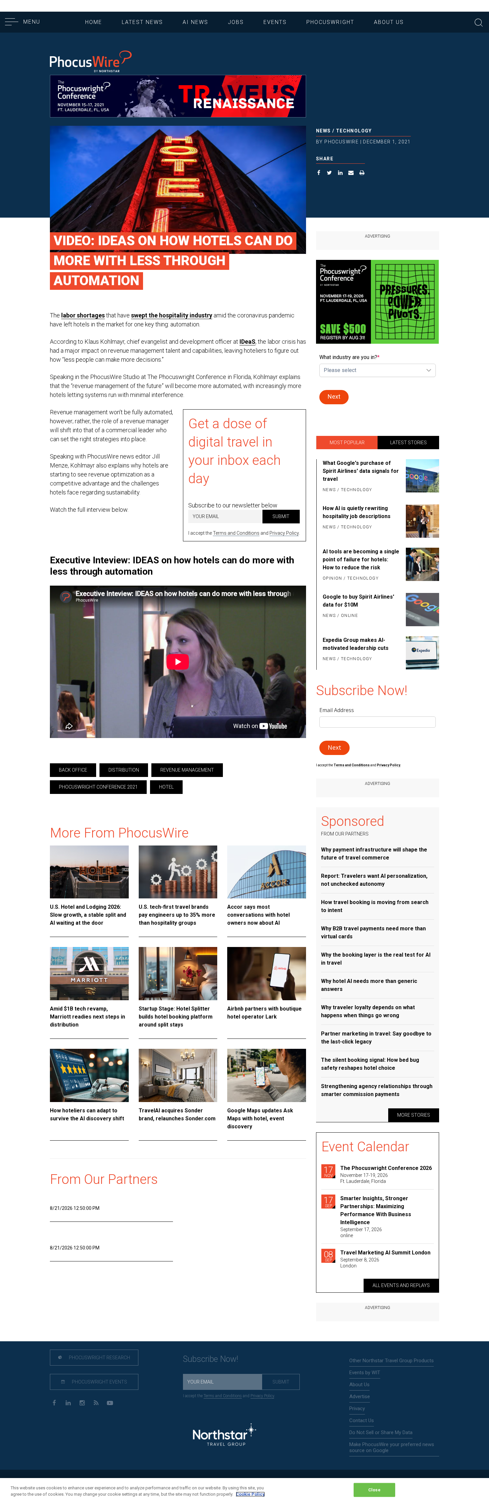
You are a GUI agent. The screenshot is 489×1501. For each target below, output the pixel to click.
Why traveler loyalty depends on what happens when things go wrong (368, 1011)
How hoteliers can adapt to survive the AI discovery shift (87, 1114)
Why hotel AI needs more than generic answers (369, 985)
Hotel (166, 787)
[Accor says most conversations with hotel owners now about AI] (266, 872)
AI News (195, 22)
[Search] (478, 22)
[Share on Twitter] (329, 173)
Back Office (73, 770)
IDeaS (247, 341)
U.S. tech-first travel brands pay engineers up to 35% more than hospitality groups (177, 915)
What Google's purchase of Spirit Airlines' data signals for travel (361, 471)
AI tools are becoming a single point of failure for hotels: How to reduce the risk (361, 559)
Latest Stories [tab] (408, 442)
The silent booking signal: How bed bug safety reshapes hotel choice (370, 1064)
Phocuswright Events (99, 1382)
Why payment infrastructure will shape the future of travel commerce (374, 853)
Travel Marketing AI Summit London (385, 1252)
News (323, 130)
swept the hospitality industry (171, 315)
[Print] (362, 173)
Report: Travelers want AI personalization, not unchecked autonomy (374, 880)
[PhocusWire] (91, 62)
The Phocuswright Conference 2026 (386, 1168)
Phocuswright (330, 22)
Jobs (236, 22)
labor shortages (83, 315)
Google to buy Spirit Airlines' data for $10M (358, 601)
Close (374, 1489)
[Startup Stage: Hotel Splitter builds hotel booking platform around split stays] (178, 973)
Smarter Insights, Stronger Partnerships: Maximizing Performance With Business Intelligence (375, 1210)
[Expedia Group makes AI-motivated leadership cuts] (421, 652)
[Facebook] (54, 1402)
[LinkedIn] (68, 1402)
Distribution (123, 770)
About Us (389, 22)
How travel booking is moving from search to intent (374, 906)
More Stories (413, 1115)
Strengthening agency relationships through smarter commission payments (376, 1090)
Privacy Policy (284, 533)
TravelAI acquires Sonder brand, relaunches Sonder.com (177, 1114)
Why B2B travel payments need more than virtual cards (373, 932)
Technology (354, 130)
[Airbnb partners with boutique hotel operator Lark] (266, 973)
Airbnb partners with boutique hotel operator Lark (264, 1013)
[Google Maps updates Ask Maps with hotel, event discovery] (266, 1075)
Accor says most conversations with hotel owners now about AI (258, 915)
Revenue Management (187, 770)
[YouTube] (110, 1402)
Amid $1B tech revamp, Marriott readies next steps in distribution (87, 1017)
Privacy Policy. (389, 765)
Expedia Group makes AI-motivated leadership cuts (356, 644)
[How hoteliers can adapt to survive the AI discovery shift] (89, 1075)
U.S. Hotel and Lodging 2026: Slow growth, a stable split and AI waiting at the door (88, 915)
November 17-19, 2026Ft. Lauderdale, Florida (364, 1178)
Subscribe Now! (210, 1359)
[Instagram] (82, 1402)
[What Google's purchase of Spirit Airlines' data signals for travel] (421, 476)
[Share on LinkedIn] (340, 173)
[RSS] (96, 1402)
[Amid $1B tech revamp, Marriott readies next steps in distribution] (89, 973)
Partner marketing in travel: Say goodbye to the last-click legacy (376, 1038)
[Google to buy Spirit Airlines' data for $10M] (421, 609)
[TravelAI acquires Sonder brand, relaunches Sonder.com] (178, 1075)
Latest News (142, 22)
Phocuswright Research (99, 1357)
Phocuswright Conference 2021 (98, 787)
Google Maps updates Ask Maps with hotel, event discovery (260, 1118)
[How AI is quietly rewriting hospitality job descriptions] (421, 521)
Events (275, 22)
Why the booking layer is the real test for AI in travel (375, 959)
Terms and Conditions (236, 533)
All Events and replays (401, 1285)
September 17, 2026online (361, 1232)
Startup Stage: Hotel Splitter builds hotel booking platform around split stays (176, 1017)
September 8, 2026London (359, 1262)
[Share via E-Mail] (351, 173)
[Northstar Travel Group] (224, 1435)
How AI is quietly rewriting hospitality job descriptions (357, 512)
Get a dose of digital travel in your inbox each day (234, 451)
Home (93, 22)
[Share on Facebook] (319, 173)
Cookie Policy (250, 1494)
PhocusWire (341, 141)
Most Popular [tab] (347, 442)
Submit (280, 516)
